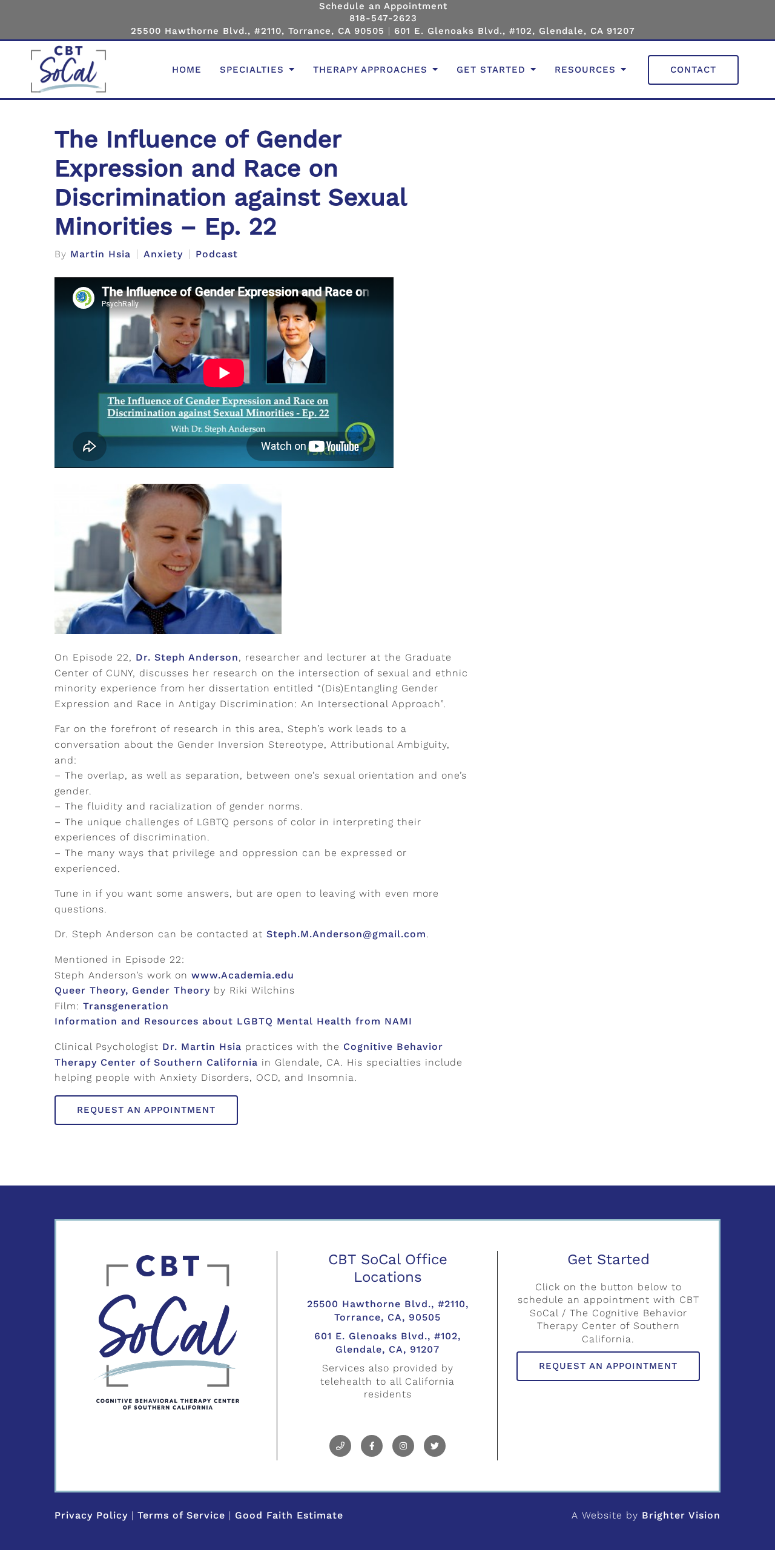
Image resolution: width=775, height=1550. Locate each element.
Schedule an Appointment (383, 6)
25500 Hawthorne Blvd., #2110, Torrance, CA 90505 (257, 30)
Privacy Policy (91, 1515)
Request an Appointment (146, 1109)
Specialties (252, 69)
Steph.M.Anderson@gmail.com (346, 934)
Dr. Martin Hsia (202, 1046)
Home (187, 69)
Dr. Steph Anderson (187, 657)
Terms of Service (181, 1515)
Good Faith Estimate (289, 1515)
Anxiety (163, 254)
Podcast (217, 254)
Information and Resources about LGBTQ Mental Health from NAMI (233, 1021)
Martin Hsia (100, 254)
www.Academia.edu (242, 975)
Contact (693, 69)
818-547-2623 (383, 18)
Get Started (491, 69)
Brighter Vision (681, 1515)
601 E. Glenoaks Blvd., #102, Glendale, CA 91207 (514, 30)
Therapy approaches (370, 69)
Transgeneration (126, 1006)
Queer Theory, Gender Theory (132, 990)
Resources (585, 69)
